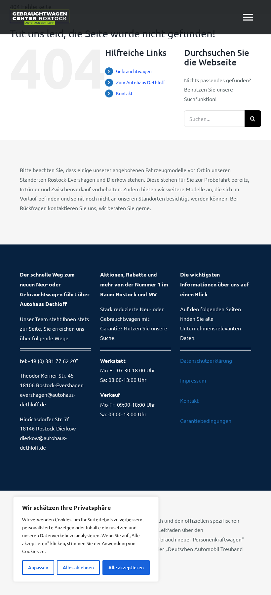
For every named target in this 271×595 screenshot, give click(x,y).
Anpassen (38, 567)
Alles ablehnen (78, 567)
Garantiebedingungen (205, 420)
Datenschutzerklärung (206, 360)
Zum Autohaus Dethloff (140, 82)
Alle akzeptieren (126, 567)
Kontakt (124, 93)
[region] (86, 539)
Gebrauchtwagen (134, 71)
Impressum (193, 380)
